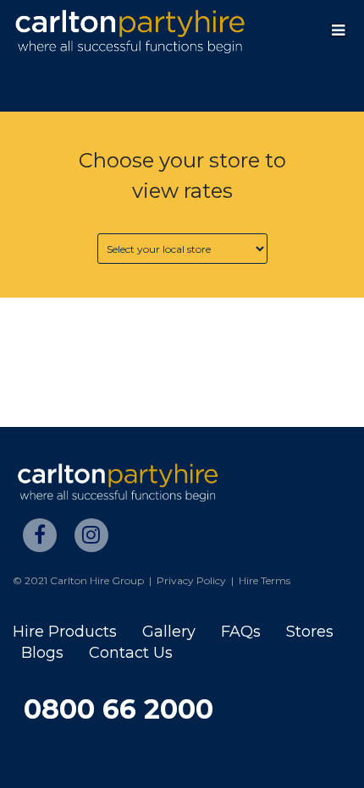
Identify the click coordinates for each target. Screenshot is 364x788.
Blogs (42, 652)
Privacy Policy (191, 580)
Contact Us (131, 652)
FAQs (241, 631)
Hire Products (65, 631)
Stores (310, 631)
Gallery (169, 631)
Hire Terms (264, 580)
